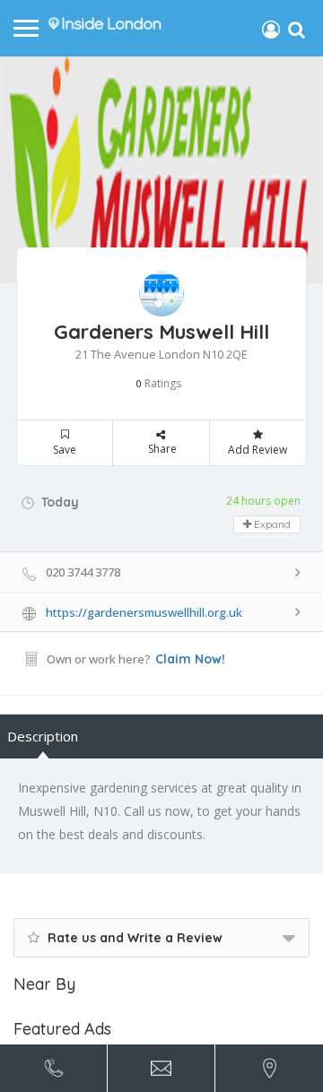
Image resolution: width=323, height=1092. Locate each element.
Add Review (257, 449)
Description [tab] (42, 736)
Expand (271, 524)
